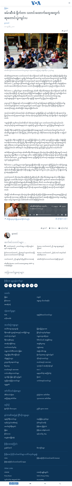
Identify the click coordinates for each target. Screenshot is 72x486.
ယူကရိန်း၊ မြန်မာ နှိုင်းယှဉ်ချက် (12, 377)
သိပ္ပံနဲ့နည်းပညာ (8, 358)
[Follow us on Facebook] (6, 285)
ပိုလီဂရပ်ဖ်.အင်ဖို (41, 422)
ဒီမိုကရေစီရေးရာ (9, 340)
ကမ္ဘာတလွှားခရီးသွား (42, 336)
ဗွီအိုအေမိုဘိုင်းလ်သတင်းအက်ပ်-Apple (15, 462)
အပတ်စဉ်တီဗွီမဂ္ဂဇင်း (10, 426)
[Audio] (45, 483)
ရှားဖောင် (6, 23)
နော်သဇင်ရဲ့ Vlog (41, 434)
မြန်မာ (6, 8)
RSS (5, 314)
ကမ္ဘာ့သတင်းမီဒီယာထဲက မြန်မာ (13, 351)
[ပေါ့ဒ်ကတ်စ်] (31, 285)
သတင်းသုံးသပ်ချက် (10, 336)
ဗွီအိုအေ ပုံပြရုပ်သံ (42, 426)
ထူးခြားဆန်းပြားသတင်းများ (12, 380)
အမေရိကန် (7, 304)
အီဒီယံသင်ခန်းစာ (9, 394)
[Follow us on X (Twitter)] (10, 285)
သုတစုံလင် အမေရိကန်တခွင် (45, 366)
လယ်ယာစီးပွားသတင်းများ (11, 373)
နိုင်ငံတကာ (7, 300)
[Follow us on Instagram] (19, 285)
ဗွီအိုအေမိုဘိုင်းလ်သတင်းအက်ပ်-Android (48, 458)
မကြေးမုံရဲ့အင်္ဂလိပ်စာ (10, 398)
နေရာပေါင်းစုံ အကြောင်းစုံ (44, 373)
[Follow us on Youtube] (14, 285)
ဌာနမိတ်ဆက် (8, 448)
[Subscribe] (36, 285)
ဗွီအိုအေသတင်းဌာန (37, 208)
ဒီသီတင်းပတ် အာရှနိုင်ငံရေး (44, 340)
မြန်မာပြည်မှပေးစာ (42, 328)
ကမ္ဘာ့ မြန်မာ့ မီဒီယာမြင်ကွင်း (12, 354)
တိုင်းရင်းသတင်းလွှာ (42, 358)
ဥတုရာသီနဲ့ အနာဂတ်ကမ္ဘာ (11, 362)
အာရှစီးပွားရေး (41, 343)
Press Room (8, 476)
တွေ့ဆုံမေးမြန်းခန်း (9, 437)
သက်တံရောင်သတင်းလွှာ (44, 380)
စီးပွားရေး (7, 366)
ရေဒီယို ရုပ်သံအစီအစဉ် (10, 422)
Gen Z (38, 369)
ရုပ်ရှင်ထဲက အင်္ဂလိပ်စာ (43, 394)
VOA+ (6, 458)
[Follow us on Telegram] (23, 285)
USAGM (6, 472)
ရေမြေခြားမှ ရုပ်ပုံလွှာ (43, 419)
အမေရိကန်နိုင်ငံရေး (9, 343)
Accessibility (40, 479)
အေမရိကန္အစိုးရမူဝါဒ (42, 472)
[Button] (65, 31)
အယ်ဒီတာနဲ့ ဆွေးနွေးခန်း (11, 328)
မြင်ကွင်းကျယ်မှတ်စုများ (43, 332)
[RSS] (27, 285)
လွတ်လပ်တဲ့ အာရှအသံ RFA (12, 479)
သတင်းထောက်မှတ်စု (10, 347)
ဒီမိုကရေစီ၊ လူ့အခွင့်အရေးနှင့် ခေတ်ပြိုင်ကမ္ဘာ (17, 332)
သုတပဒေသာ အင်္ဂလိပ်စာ (44, 398)
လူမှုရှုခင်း (7, 384)
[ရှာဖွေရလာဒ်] (60, 483)
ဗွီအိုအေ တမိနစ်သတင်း (43, 430)
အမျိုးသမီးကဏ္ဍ (41, 351)
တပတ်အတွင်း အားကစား (11, 369)
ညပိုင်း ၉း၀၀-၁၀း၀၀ (42, 408)
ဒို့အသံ (38, 377)
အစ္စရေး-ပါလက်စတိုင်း (43, 300)
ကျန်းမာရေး (40, 347)
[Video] (30, 483)
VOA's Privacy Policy (43, 476)
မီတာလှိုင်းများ (41, 448)
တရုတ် (39, 297)
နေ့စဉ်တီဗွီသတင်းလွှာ (10, 419)
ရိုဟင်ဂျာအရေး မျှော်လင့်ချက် (45, 354)
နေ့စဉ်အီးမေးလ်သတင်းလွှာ (44, 314)
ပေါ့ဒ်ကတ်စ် (7, 318)
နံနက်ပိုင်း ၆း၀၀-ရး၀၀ (10, 408)
